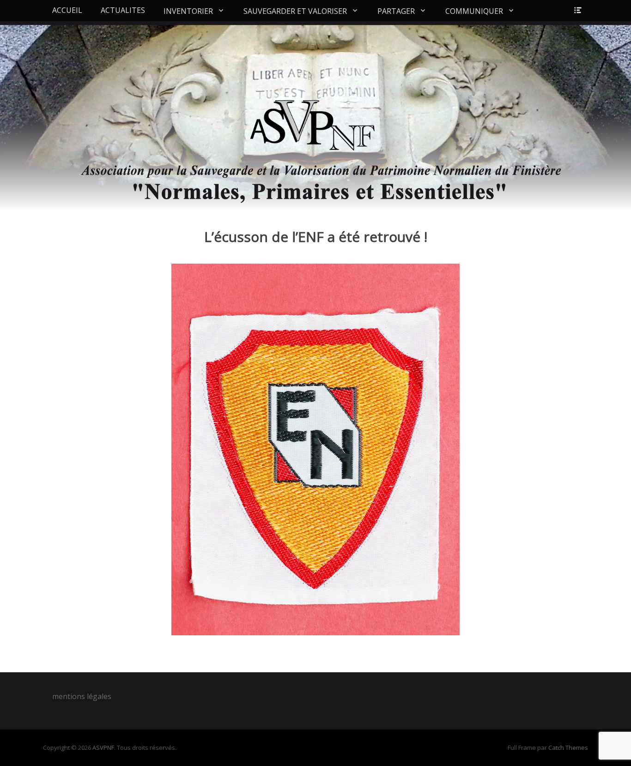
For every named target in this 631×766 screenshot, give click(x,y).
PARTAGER (396, 11)
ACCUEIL (67, 10)
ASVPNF (103, 747)
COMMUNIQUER (474, 11)
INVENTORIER (188, 11)
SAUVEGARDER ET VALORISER (295, 11)
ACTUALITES (123, 10)
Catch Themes (568, 747)
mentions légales (81, 696)
